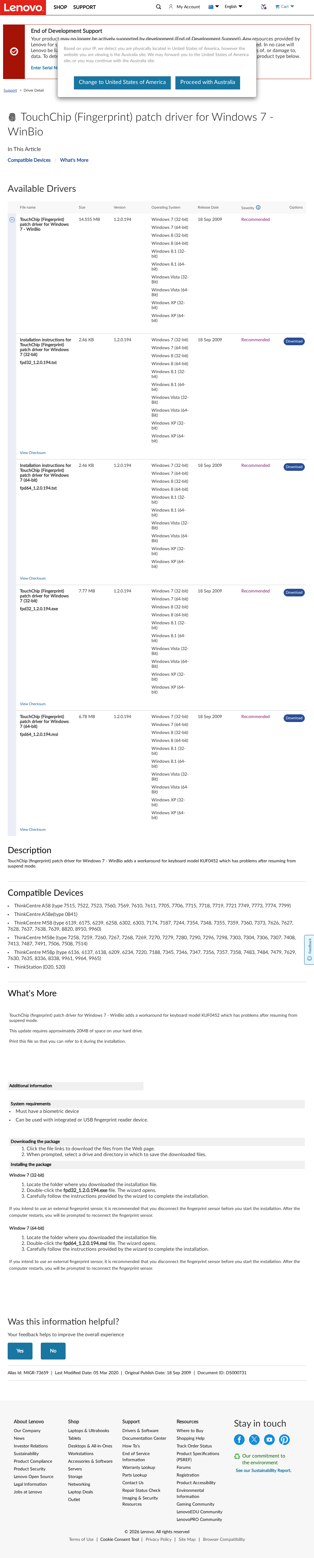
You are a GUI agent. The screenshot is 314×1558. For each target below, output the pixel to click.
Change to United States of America (122, 82)
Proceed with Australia (207, 82)
